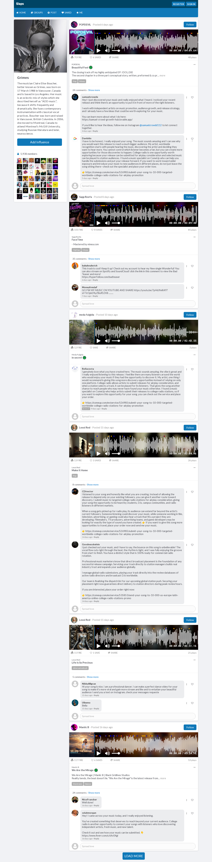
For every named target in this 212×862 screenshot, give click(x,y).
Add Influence (39, 142)
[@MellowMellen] (37, 196)
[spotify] (90, 67)
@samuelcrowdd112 (151, 125)
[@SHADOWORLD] (25, 166)
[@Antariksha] (37, 190)
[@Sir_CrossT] (37, 172)
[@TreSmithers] (31, 184)
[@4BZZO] (19, 172)
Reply (95, 131)
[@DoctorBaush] (37, 166)
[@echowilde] (25, 184)
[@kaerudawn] (55, 190)
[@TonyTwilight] (37, 160)
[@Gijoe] (25, 190)
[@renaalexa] (19, 178)
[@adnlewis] (49, 172)
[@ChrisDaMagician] (31, 196)
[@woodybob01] (25, 196)
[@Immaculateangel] (55, 166)
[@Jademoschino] (19, 160)
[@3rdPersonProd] (55, 178)
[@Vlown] (25, 160)
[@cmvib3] (37, 184)
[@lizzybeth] (31, 160)
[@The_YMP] (55, 160)
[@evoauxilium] (43, 160)
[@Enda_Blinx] (43, 190)
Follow (190, 24)
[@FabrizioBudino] (49, 160)
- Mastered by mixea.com (85, 244)
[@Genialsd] (25, 172)
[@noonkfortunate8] (37, 178)
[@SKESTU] (49, 196)
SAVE (95, 347)
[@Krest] (43, 178)
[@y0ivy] (31, 166)
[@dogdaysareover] (55, 172)
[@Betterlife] (43, 172)
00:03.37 (86, 409)
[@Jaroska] (43, 196)
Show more (94, 90)
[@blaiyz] (49, 184)
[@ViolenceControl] (49, 178)
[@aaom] (25, 178)
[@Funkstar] (19, 166)
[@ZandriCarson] (31, 172)
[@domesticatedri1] (55, 184)
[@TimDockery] (55, 196)
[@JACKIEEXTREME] (31, 190)
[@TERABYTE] (49, 190)
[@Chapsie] (43, 184)
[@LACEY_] (43, 166)
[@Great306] (31, 178)
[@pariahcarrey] (19, 184)
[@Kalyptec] (19, 190)
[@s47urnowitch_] (49, 166)
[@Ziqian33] (19, 196)
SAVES (97, 57)
